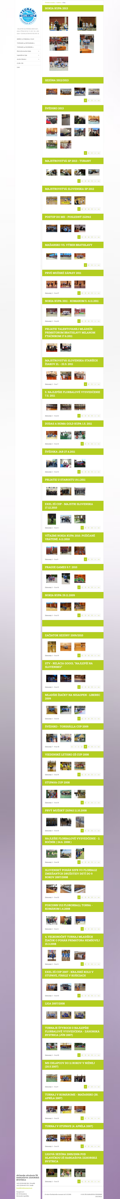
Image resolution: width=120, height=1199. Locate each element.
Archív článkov (21, 59)
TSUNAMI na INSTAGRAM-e (25, 43)
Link (18, 67)
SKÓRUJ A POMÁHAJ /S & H (25, 39)
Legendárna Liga (22, 55)
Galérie (59, 2)
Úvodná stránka (50, 2)
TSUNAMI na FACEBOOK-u (25, 47)
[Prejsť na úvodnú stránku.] (28, 14)
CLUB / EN (20, 63)
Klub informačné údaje (24, 51)
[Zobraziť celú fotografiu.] (58, 23)
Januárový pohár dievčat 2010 (67, 623)
